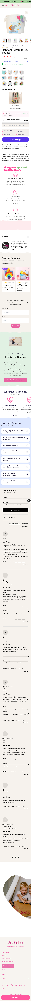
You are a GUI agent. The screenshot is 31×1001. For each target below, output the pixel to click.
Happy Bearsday (22, 284)
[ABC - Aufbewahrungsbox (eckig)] (10, 78)
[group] (15, 490)
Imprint (4, 955)
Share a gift (15, 325)
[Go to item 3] (15, 40)
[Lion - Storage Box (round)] (15, 78)
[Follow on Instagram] (12, 985)
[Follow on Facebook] (3, 985)
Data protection (6, 958)
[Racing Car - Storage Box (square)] (21, 72)
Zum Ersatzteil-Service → (15, 380)
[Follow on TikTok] (25, 985)
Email (3, 316)
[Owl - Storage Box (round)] (21, 83)
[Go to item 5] (26, 40)
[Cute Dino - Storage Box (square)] (15, 72)
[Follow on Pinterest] (16, 985)
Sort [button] (4, 517)
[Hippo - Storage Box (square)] (10, 72)
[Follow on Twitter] (7, 985)
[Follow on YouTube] (20, 985)
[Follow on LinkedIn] (3, 989)
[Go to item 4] (20, 40)
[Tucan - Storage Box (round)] (4, 83)
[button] (7, 47)
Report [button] (19, 562)
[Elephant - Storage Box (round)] (10, 83)
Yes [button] (16, 562)
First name (5, 308)
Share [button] (23, 562)
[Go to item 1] (4, 40)
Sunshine (5, 284)
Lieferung (5, 236)
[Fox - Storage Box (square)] (4, 72)
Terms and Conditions (8, 961)
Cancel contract (8, 966)
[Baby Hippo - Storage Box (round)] (21, 78)
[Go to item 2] (9, 40)
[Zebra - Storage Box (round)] (15, 83)
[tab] (14, 523)
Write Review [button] (15, 510)
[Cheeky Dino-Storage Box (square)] (4, 78)
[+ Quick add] (13, 278)
